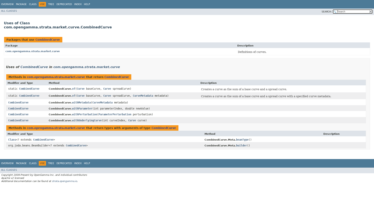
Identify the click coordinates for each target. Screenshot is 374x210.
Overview (7, 4)
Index (78, 4)
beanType (242, 139)
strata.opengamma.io (64, 181)
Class (33, 4)
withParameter (82, 108)
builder (241, 145)
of (73, 88)
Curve (81, 88)
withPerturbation (84, 114)
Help (87, 4)
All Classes (9, 11)
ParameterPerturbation (115, 114)
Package (21, 4)
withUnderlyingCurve (87, 120)
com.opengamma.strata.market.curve (32, 51)
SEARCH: (327, 11)
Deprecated (64, 4)
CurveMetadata (143, 95)
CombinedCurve (47, 39)
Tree (51, 4)
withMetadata (81, 102)
